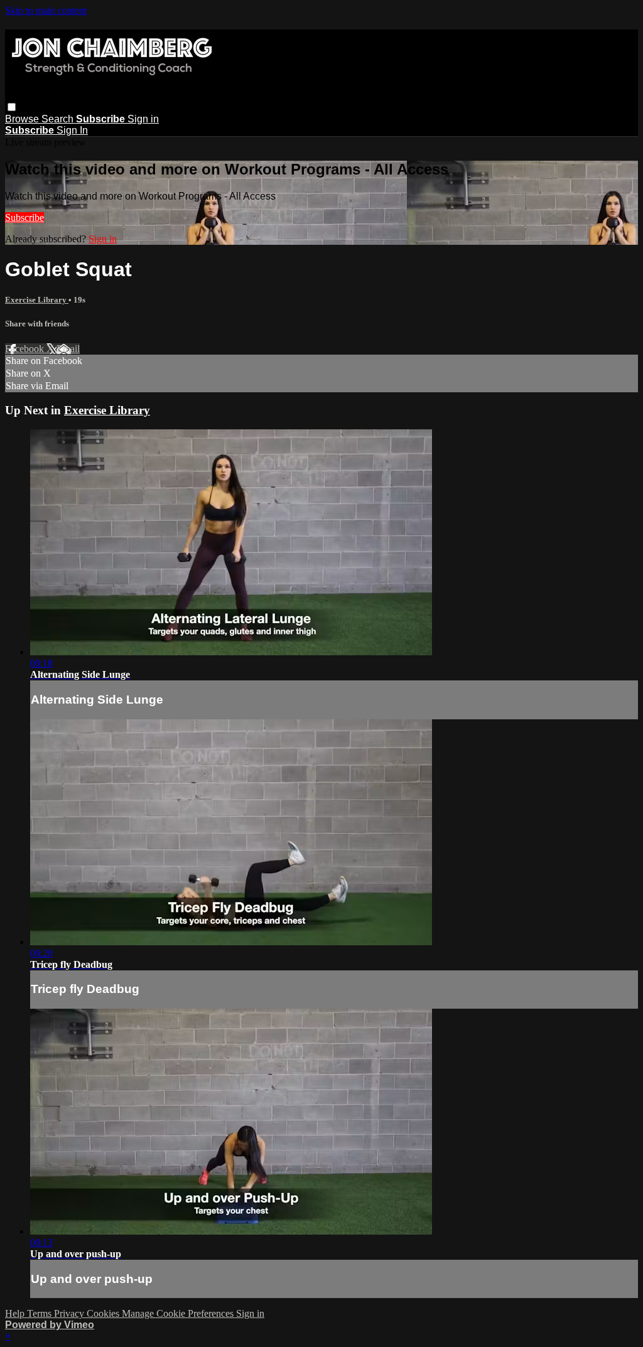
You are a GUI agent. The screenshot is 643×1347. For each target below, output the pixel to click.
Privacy (70, 1313)
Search (58, 119)
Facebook (25, 348)
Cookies (104, 1313)
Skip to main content (46, 10)
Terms (40, 1313)
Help (16, 1313)
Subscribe (24, 217)
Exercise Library (36, 299)
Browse (23, 119)
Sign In (72, 130)
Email (68, 348)
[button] (12, 107)
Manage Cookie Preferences (179, 1313)
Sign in (143, 119)
